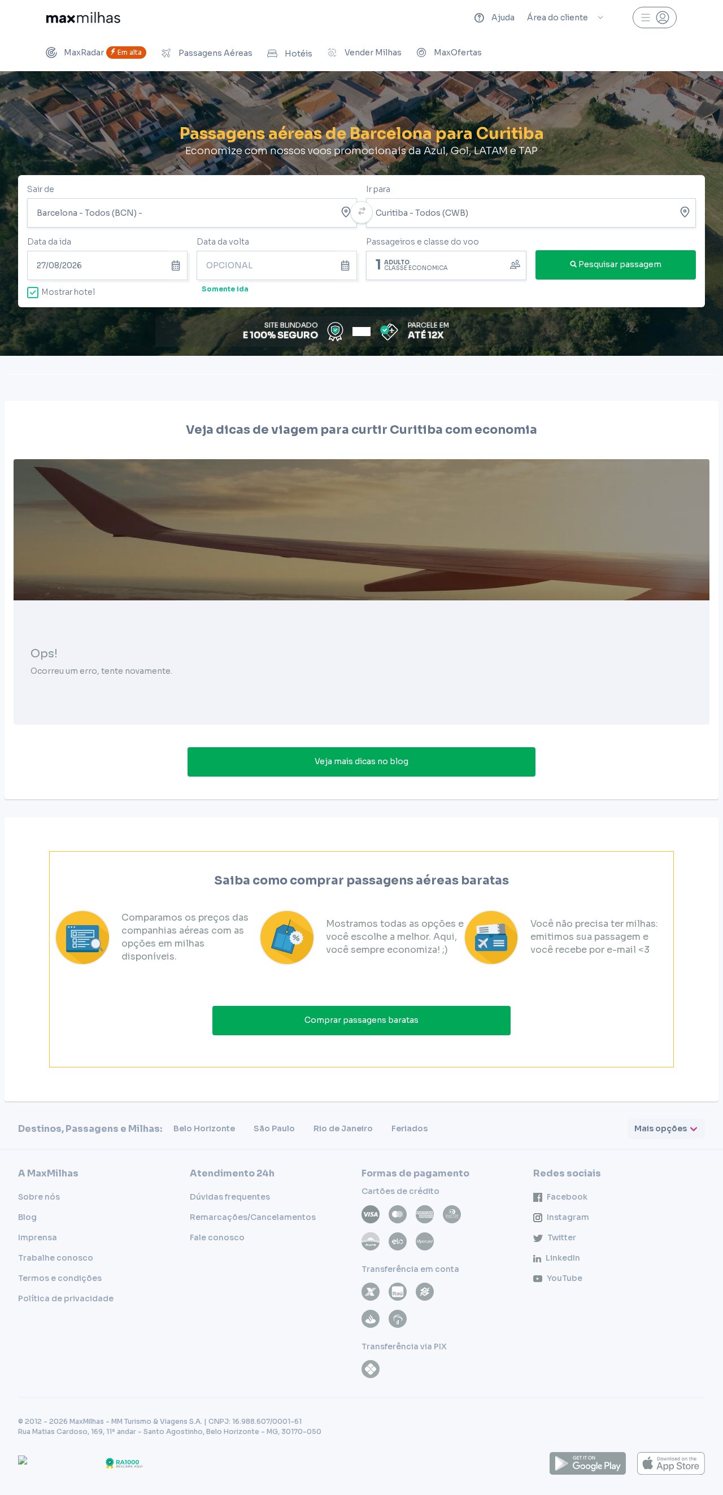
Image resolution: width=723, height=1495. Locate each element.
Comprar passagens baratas (361, 1020)
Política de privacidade (66, 1298)
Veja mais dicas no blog (361, 761)
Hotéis (298, 54)
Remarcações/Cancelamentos (253, 1217)
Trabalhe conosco (55, 1258)
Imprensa (37, 1237)
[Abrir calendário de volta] (347, 265)
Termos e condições (60, 1278)
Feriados (409, 1128)
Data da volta (223, 242)
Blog (27, 1217)
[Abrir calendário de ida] (178, 265)
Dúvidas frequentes (230, 1197)
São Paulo (274, 1128)
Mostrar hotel (68, 292)
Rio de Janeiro (343, 1128)
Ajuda (503, 17)
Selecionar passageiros (446, 264)
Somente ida (225, 289)
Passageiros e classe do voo (422, 242)
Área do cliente (557, 17)
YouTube (564, 1278)
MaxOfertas (458, 52)
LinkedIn (563, 1258)
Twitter (561, 1237)
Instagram (568, 1217)
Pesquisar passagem (619, 264)
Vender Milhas (373, 52)
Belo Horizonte (204, 1128)
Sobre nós (39, 1197)
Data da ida (49, 242)
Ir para (378, 189)
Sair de (40, 189)
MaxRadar (103, 52)
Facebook (567, 1197)
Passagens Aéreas (215, 53)
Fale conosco (217, 1237)
